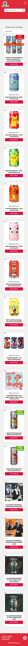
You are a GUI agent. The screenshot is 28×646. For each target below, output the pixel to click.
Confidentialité (5, 639)
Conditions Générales (7, 636)
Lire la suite (14, 64)
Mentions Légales (6, 637)
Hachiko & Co (16, 643)
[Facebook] (25, 638)
